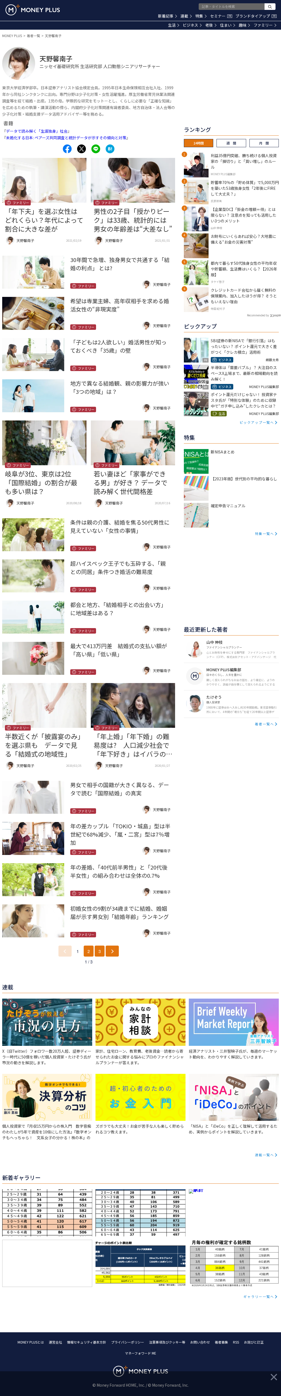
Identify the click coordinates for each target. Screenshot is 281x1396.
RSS (236, 1342)
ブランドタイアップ (255, 16)
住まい (226, 25)
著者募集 (221, 1342)
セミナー (220, 16)
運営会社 (55, 1342)
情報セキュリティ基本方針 (86, 1342)
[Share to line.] (95, 148)
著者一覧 (33, 35)
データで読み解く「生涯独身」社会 (37, 131)
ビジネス (190, 25)
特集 (199, 16)
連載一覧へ (264, 1154)
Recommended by (258, 315)
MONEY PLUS (12, 35)
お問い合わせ (200, 1342)
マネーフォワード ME (140, 1353)
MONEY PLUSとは (31, 1342)
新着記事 (165, 16)
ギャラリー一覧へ (258, 1296)
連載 (184, 16)
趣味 (242, 25)
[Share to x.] (81, 148)
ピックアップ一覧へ (257, 422)
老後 (209, 25)
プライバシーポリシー (127, 1342)
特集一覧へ (264, 533)
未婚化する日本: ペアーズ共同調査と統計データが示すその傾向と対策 (66, 137)
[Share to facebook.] (67, 148)
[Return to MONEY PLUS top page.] (32, 10)
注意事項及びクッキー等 (167, 1342)
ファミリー (263, 25)
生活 (172, 25)
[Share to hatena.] (110, 148)
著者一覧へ (264, 723)
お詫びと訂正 (254, 1342)
